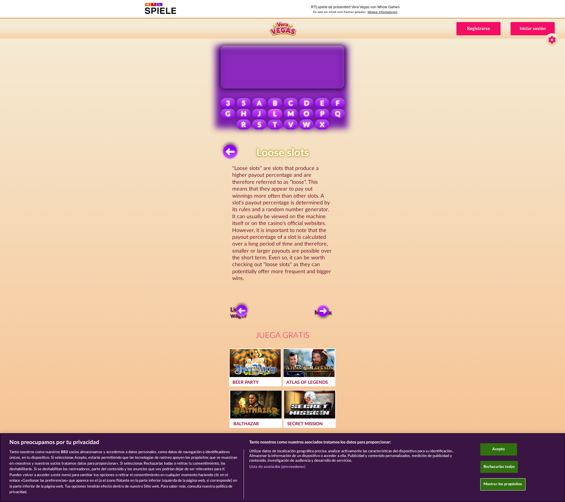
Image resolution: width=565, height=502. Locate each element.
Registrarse (478, 28)
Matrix (322, 313)
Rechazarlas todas (499, 467)
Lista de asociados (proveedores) (277, 467)
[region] (282, 467)
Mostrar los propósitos (502, 484)
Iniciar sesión (533, 28)
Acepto (498, 449)
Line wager (238, 312)
